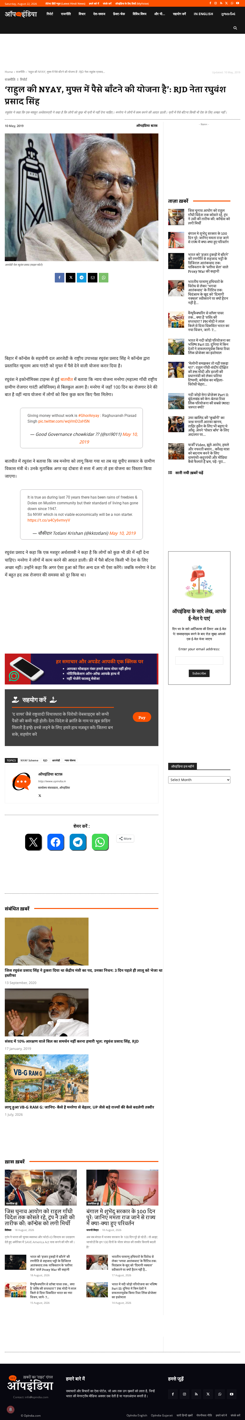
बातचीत (67, 379)
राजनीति (20, 72)
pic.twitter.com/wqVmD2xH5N (63, 421)
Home (9, 72)
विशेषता (8, 1230)
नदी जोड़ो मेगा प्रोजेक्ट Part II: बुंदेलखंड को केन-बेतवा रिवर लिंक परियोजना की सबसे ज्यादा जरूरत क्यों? (208, 401)
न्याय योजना (70, 760)
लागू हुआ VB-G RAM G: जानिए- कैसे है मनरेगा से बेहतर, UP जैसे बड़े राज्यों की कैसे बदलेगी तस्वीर (79, 1107)
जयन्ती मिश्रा (92, 1230)
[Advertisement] (92, 1326)
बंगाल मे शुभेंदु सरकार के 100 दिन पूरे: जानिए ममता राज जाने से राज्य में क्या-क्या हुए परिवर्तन (121, 1218)
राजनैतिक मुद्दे (11, 1203)
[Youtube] (237, 3)
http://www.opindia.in (52, 781)
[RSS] (221, 3)
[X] (226, 3)
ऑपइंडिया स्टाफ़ (147, 125)
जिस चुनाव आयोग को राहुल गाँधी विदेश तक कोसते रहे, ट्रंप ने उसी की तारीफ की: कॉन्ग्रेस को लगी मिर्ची (40, 1218)
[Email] (92, 277)
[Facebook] (210, 3)
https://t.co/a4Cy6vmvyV (49, 520)
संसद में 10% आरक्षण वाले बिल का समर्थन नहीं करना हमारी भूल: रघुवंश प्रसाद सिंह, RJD (72, 1041)
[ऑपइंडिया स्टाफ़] (21, 784)
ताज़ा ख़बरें (178, 201)
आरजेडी (56, 760)
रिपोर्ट (23, 79)
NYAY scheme (29, 760)
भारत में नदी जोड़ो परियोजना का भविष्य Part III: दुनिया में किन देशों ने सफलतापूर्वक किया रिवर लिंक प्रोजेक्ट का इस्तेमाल (134, 1291)
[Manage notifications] (10, 1409)
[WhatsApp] (232, 3)
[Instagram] (215, 3)
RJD (45, 760)
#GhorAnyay (88, 415)
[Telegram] (81, 277)
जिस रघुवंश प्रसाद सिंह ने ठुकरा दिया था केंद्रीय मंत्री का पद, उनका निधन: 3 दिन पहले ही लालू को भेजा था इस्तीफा (83, 973)
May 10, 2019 (122, 533)
